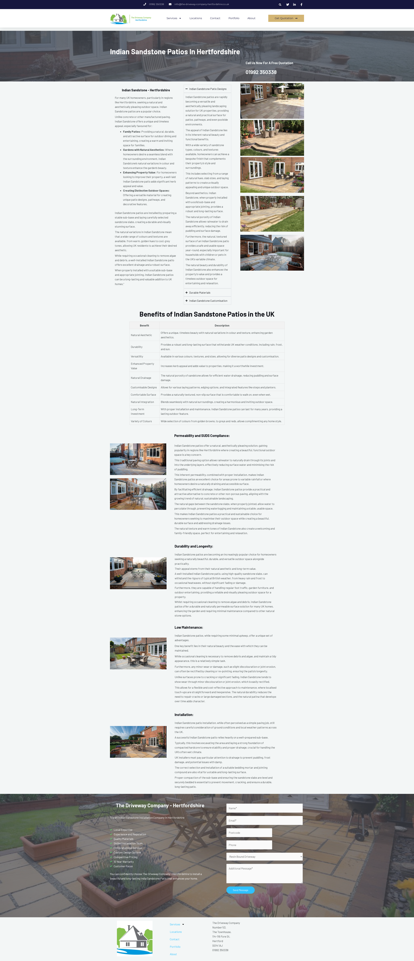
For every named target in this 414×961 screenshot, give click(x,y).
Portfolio (234, 18)
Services (172, 18)
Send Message (240, 890)
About (251, 18)
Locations (196, 18)
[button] (280, 4)
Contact (215, 18)
